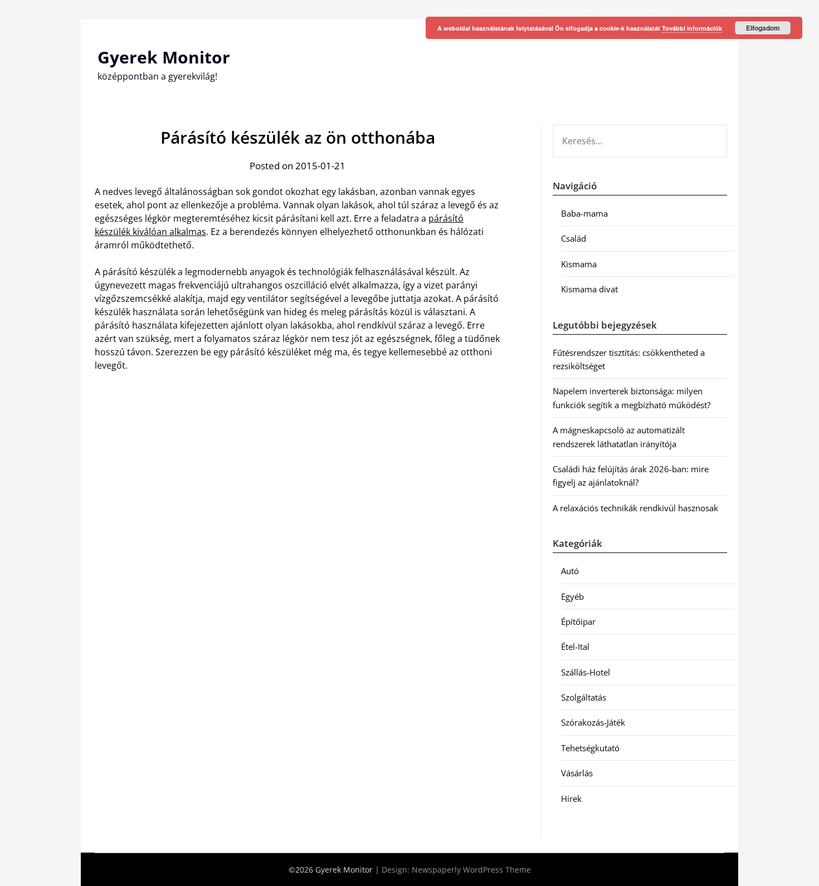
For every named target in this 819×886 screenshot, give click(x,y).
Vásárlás (577, 773)
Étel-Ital (575, 646)
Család (573, 238)
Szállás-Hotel (585, 672)
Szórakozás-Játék (593, 722)
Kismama (579, 264)
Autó (570, 570)
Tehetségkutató (590, 747)
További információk (692, 28)
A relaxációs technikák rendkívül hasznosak (635, 507)
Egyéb (572, 596)
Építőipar (578, 621)
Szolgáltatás (583, 697)
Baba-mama (584, 213)
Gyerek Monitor (164, 57)
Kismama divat (589, 289)
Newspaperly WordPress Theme (471, 869)
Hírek (571, 798)
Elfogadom (763, 28)
